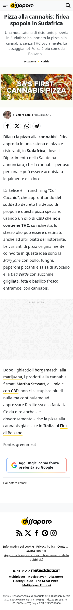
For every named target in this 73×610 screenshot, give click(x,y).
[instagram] (53, 532)
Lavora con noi (36, 551)
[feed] (19, 532)
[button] (7, 126)
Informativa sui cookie (18, 546)
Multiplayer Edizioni (36, 585)
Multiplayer (17, 576)
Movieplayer (37, 576)
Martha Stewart (31, 384)
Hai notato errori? (15, 483)
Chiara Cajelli (24, 115)
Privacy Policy (45, 546)
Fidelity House (23, 581)
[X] (28, 532)
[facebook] (36, 532)
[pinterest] (45, 532)
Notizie (45, 61)
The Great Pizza (47, 581)
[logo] (21, 5)
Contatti (62, 546)
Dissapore (30, 61)
